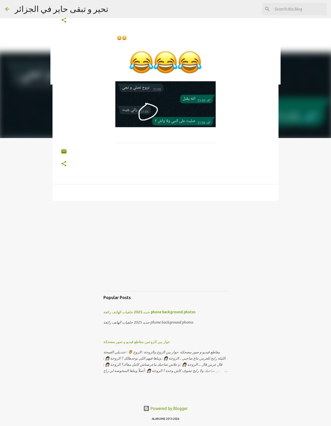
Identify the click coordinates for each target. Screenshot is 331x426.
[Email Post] (64, 153)
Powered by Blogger (168, 408)
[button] (64, 20)
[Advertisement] (165, 251)
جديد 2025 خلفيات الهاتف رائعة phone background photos (149, 312)
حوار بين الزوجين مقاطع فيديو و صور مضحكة (136, 342)
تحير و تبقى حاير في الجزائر (61, 8)
